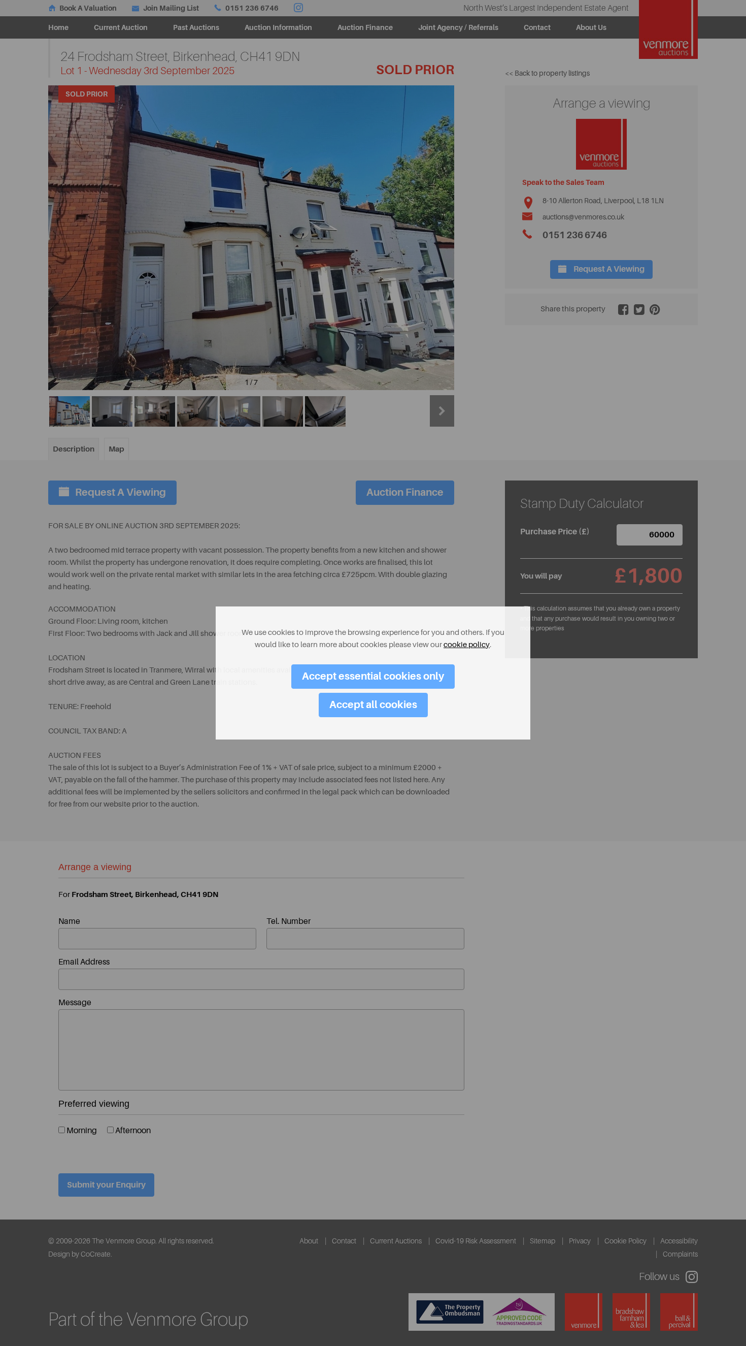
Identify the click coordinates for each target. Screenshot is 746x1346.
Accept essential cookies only (373, 676)
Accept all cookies (373, 705)
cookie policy (467, 644)
